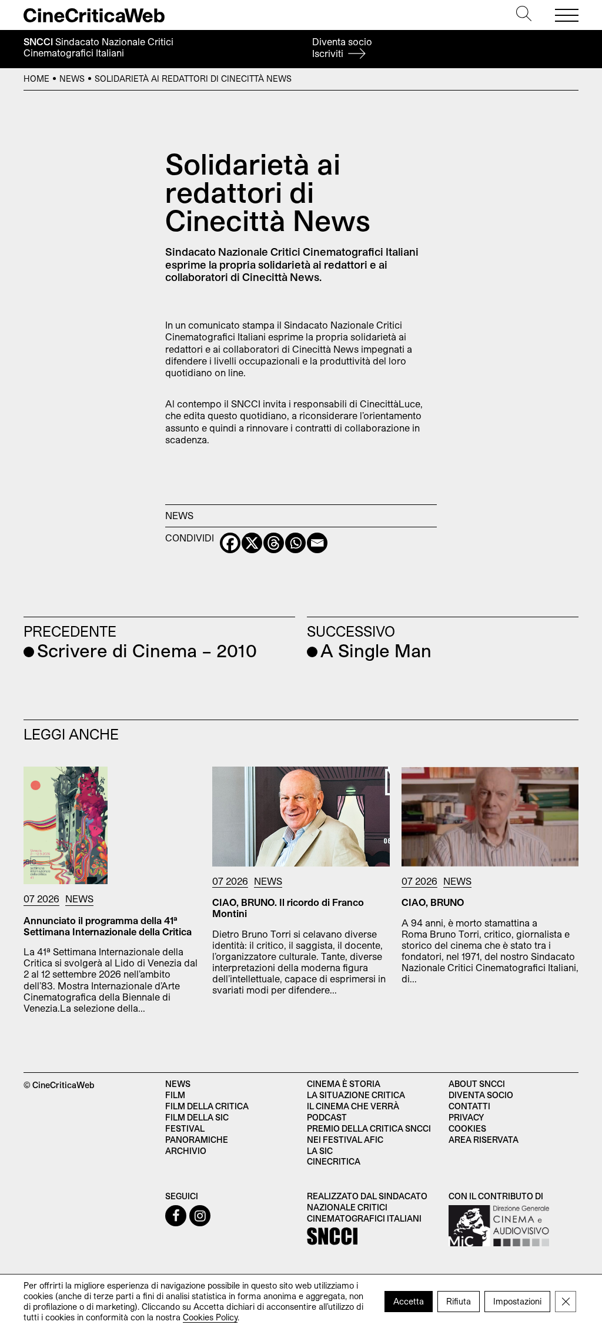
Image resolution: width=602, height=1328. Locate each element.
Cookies (467, 1128)
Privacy (466, 1117)
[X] (252, 543)
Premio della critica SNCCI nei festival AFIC (369, 1134)
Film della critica (207, 1106)
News (72, 78)
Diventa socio (342, 47)
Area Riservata (484, 1140)
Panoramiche (196, 1140)
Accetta (408, 1301)
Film (175, 1095)
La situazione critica (356, 1095)
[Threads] (273, 543)
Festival (185, 1128)
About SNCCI (477, 1084)
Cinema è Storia (343, 1084)
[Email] (317, 543)
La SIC (320, 1151)
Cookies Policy (210, 1317)
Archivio (185, 1151)
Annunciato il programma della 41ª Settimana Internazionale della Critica (108, 926)
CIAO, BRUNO (433, 902)
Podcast (327, 1117)
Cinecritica (333, 1161)
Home (36, 78)
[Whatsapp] (295, 543)
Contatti (469, 1106)
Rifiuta (458, 1301)
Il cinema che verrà (353, 1106)
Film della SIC (197, 1117)
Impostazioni (517, 1301)
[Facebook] (230, 543)
